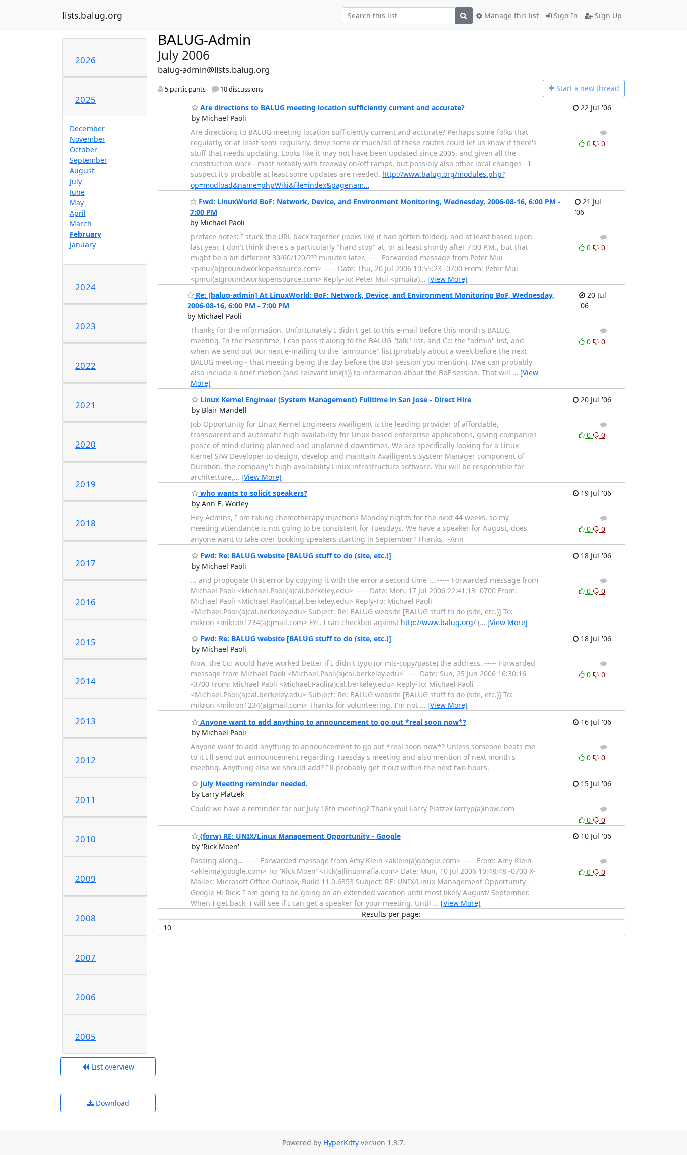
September (88, 160)
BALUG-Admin (204, 39)
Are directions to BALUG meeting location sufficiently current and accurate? (331, 107)
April (78, 213)
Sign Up (607, 15)
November (87, 139)
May (77, 202)
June (77, 192)
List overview (111, 1067)
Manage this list (510, 15)
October (83, 149)
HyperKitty (341, 1142)
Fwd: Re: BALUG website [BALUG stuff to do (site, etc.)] (294, 555)
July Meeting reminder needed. (253, 783)
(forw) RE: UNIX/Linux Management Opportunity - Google (299, 836)
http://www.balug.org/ (438, 622)
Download (111, 1103)
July (76, 181)
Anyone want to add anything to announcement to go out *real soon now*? (332, 722)
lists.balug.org (92, 16)
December (87, 128)
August (82, 170)
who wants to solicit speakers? (252, 493)
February (85, 234)
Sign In (565, 15)
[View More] (447, 279)
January (83, 244)
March (81, 223)
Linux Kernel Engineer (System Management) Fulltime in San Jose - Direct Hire (334, 399)
